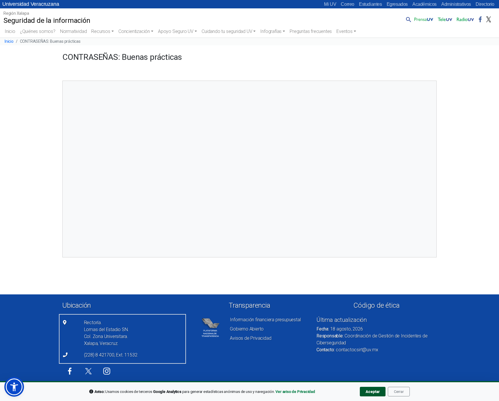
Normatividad (73, 31)
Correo (347, 4)
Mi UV (330, 4)
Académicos (424, 4)
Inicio (10, 31)
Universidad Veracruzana (30, 4)
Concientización (134, 31)
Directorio (485, 4)
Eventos (344, 31)
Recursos (100, 31)
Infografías (271, 31)
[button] (407, 19)
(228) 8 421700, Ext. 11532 (110, 355)
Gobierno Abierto (247, 329)
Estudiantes (370, 4)
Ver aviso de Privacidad (295, 391)
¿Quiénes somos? (37, 31)
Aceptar (373, 391)
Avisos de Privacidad (250, 338)
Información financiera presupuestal (265, 319)
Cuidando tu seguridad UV (227, 31)
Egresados (397, 4)
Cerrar (399, 391)
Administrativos (456, 4)
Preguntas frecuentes (311, 31)
